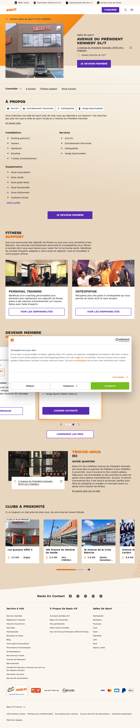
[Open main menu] (131, 9)
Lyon (95, 628)
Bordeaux (97, 620)
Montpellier (98, 616)
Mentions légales (14, 720)
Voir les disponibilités (37, 311)
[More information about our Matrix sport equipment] (51, 690)
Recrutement (13, 663)
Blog (9, 640)
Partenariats (12, 632)
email (93, 596)
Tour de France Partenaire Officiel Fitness (69, 632)
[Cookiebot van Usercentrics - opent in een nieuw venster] (117, 340)
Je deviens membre (94, 63)
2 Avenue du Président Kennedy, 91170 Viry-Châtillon (100, 49)
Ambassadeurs (13, 652)
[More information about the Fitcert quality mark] (36, 690)
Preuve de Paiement (16, 660)
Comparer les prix (70, 434)
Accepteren (110, 386)
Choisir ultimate (66, 410)
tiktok (101, 596)
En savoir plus (13, 123)
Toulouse (97, 624)
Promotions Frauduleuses (18, 648)
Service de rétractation (17, 678)
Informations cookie (16, 714)
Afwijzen (30, 386)
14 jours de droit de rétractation (95, 714)
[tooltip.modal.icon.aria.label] (29, 138)
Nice (95, 644)
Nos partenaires (57, 624)
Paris (95, 632)
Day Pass (11, 628)
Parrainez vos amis (15, 674)
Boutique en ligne (15, 636)
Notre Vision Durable (59, 628)
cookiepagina (80, 360)
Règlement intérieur (16, 620)
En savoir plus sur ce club (86, 491)
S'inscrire (110, 10)
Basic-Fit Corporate (59, 620)
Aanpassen (68, 386)
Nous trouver (69, 89)
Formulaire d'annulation (18, 644)
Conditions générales (122, 714)
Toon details (118, 377)
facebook (70, 596)
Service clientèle (14, 616)
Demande (124, 10)
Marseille (97, 636)
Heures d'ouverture (16, 624)
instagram (85, 596)
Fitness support (48, 89)
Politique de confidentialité (40, 714)
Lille (95, 640)
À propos (31, 89)
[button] (61, 424)
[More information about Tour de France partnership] (17, 690)
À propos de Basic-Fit (60, 616)
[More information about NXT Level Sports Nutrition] (68, 690)
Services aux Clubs (15, 656)
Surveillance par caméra (66, 714)
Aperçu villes (99, 648)
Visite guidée (13, 203)
